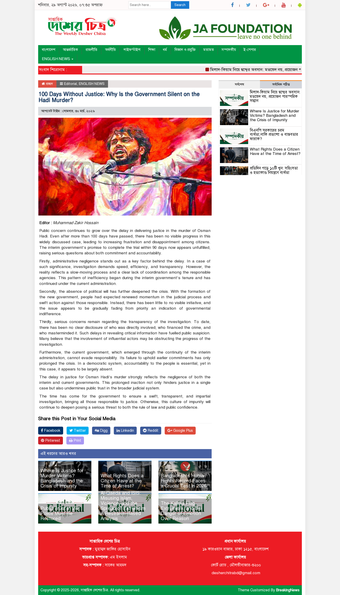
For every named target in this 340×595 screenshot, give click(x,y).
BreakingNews (288, 590)
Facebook (51, 430)
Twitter (79, 430)
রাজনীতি (91, 49)
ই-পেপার (250, 49)
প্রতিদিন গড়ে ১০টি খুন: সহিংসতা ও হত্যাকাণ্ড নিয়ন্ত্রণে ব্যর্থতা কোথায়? (274, 172)
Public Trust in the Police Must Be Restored (59, 513)
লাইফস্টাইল (132, 49)
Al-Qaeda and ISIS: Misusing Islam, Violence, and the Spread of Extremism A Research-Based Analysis (123, 505)
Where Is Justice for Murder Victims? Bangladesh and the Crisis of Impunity (61, 478)
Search (179, 5)
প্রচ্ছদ (49, 84)
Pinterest (52, 440)
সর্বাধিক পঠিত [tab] (281, 84)
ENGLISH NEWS (56, 59)
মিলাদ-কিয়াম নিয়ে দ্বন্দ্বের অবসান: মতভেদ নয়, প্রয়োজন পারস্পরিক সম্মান (259, 69)
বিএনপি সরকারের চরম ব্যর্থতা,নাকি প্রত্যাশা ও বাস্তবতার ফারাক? (274, 134)
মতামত (208, 49)
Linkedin (127, 430)
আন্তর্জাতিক (70, 49)
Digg (103, 430)
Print (77, 440)
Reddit (152, 430)
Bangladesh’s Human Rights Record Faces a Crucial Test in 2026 (184, 481)
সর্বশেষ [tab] (239, 84)
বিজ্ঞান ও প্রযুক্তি (185, 49)
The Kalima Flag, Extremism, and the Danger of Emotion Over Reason (181, 510)
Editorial (70, 84)
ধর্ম (165, 49)
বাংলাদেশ (48, 49)
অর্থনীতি (110, 49)
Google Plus (182, 430)
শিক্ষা (151, 49)
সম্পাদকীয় (229, 49)
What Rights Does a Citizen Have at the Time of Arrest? (122, 481)
